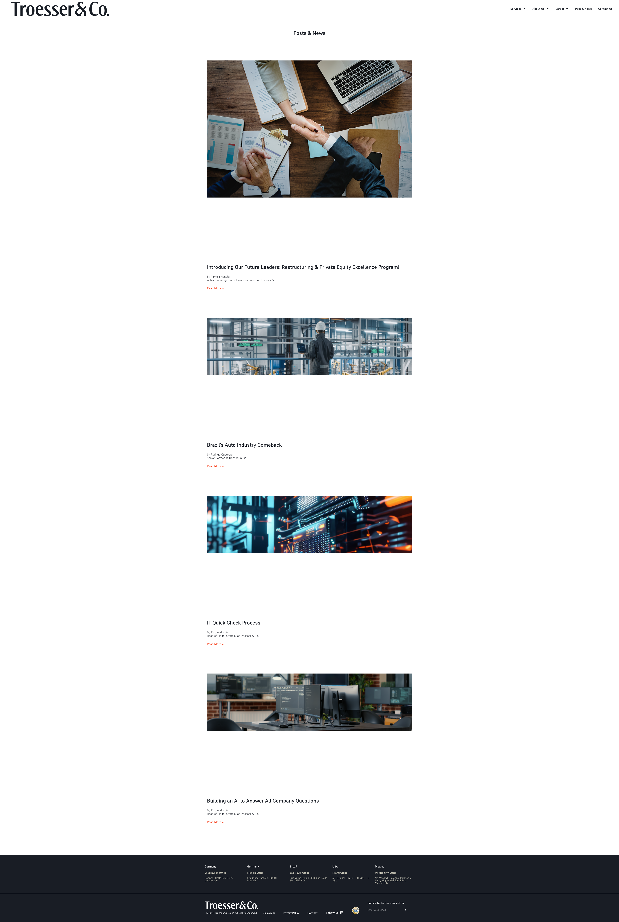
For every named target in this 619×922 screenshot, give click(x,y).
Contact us (605, 8)
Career (559, 8)
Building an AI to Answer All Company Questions (263, 801)
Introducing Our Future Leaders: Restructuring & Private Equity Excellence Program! (303, 267)
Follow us (332, 913)
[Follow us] (341, 912)
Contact (312, 913)
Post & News (583, 8)
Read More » (215, 288)
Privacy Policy (291, 912)
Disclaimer (269, 912)
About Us (538, 8)
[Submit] (403, 910)
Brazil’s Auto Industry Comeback (244, 445)
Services (515, 8)
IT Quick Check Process (234, 623)
